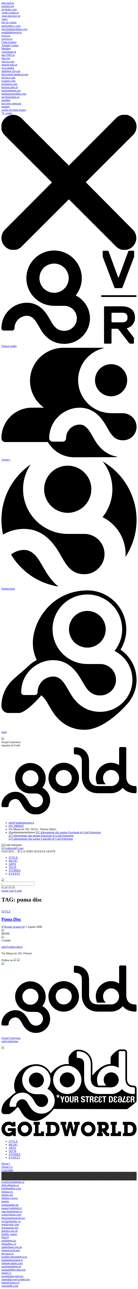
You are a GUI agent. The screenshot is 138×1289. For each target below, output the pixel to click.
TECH (12, 867)
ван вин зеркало (11, 103)
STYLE (13, 857)
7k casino (6, 113)
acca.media (7, 67)
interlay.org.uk (9, 1230)
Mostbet (6, 48)
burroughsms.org (11, 90)
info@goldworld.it (11, 946)
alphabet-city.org (10, 71)
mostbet (5, 100)
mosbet (5, 106)
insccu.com (7, 61)
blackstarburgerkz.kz (13, 1218)
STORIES (14, 870)
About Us (7, 1166)
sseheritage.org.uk (11, 1247)
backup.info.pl (9, 87)
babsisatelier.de (10, 1204)
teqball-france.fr (10, 1282)
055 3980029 (16, 825)
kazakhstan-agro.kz (12, 1276)
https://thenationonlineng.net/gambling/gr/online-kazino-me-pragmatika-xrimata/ (87, 1176)
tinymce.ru (7, 1253)
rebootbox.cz (8, 1243)
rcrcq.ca (5, 35)
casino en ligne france (13, 109)
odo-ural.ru (7, 2)
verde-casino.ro (10, 12)
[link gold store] (3, 887)
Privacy (5, 1163)
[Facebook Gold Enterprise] (68, 832)
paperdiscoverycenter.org (15, 1279)
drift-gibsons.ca (10, 1185)
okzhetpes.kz (8, 1240)
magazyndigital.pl (11, 1208)
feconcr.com (8, 77)
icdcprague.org (9, 1227)
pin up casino (9, 22)
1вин (4, 19)
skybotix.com (9, 9)
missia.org (7, 1194)
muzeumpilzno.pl (11, 1266)
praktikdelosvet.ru (11, 32)
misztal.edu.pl (9, 64)
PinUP (5, 1237)
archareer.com (9, 84)
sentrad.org (7, 6)
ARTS (12, 863)
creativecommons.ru (12, 1181)
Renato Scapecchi (14, 926)
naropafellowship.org (13, 1269)
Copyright (7, 1170)
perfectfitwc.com (10, 25)
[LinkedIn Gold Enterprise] (41, 838)
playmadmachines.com (14, 29)
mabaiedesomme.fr (12, 1260)
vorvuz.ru (6, 38)
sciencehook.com (11, 1214)
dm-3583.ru (8, 55)
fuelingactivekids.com (13, 93)
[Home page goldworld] (12, 848)
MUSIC (13, 860)
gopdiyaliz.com (10, 1224)
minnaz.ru (7, 1191)
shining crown (9, 1198)
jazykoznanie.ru (10, 97)
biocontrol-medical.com (14, 74)
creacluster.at (8, 51)
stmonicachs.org (10, 1250)
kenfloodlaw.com (11, 1188)
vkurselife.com (9, 1285)
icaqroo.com (8, 80)
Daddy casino (9, 1234)
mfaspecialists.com (12, 1263)
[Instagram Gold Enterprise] (41, 835)
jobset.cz (6, 1272)
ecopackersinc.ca (11, 1221)
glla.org (5, 58)
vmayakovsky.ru (10, 15)
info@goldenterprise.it (21, 822)
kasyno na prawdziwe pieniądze (23, 1176)
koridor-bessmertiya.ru (14, 1256)
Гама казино (9, 42)
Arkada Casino (10, 45)
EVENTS (14, 873)
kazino (5, 1201)
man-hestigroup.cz (11, 1211)
